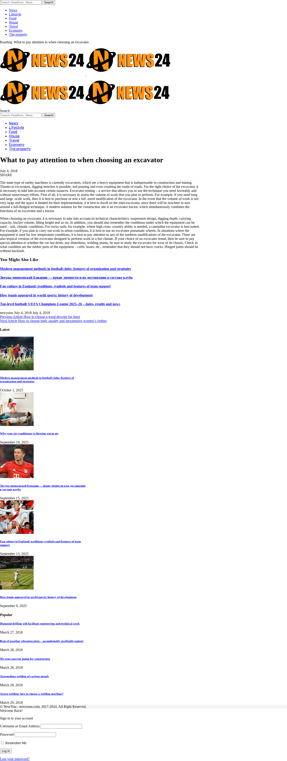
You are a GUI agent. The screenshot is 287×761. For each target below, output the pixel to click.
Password (7, 734)
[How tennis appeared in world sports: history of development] (17, 588)
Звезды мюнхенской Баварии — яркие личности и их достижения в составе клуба (66, 277)
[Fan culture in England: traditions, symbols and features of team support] (17, 533)
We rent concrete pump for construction (25, 658)
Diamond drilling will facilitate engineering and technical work (40, 623)
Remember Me (15, 743)
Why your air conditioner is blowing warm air (29, 433)
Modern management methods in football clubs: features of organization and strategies (65, 269)
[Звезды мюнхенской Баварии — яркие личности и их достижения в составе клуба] (17, 477)
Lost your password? (15, 759)
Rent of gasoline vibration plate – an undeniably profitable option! (41, 641)
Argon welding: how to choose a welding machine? (31, 693)
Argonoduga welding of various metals (24, 676)
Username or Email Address (20, 726)
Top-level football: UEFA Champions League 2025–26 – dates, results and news (60, 304)
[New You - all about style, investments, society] (85, 107)
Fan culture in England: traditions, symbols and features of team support (55, 286)
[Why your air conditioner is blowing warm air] (17, 425)
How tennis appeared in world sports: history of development (46, 295)
